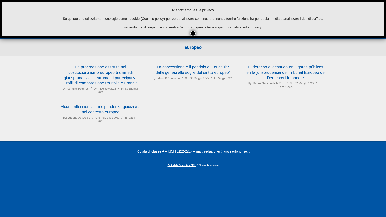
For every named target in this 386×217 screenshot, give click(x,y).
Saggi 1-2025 (225, 78)
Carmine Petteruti (78, 88)
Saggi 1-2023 (285, 87)
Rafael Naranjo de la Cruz (269, 83)
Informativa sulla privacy (243, 27)
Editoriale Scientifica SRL (182, 165)
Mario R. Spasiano (169, 78)
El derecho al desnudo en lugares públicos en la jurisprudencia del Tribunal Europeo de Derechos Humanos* (285, 72)
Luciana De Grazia (79, 117)
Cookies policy (153, 19)
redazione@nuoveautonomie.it (227, 151)
